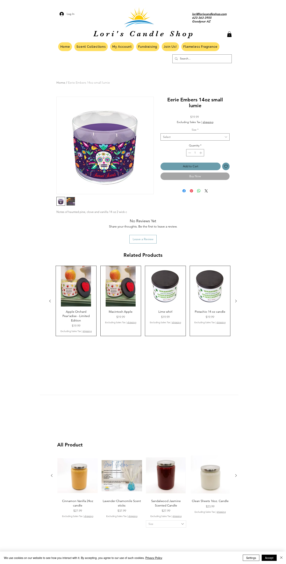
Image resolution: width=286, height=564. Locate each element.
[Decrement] (189, 152)
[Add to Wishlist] (226, 166)
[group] (143, 301)
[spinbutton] (195, 152)
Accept (269, 558)
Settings (251, 558)
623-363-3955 (201, 17)
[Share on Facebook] (184, 191)
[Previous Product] (50, 301)
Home (60, 82)
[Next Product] (236, 301)
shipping (208, 122)
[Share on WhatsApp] (199, 191)
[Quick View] (76, 286)
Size (195, 129)
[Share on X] (206, 191)
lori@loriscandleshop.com (209, 14)
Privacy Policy (153, 558)
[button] (229, 34)
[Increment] (201, 152)
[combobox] (195, 137)
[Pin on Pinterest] (191, 191)
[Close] (281, 558)
